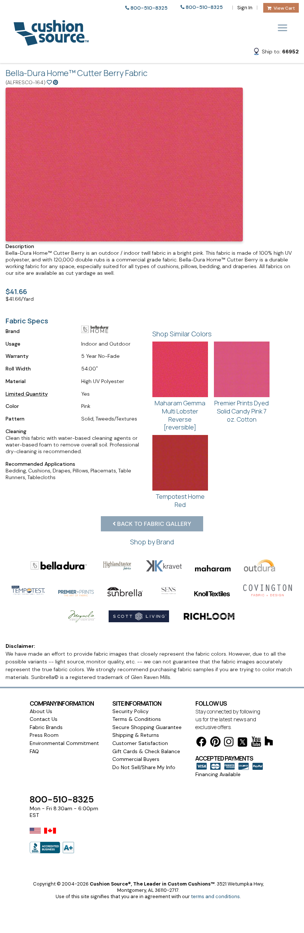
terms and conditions (215, 896)
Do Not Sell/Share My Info (143, 767)
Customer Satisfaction (140, 743)
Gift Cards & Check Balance (146, 751)
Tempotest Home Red (180, 500)
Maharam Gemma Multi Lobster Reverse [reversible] (180, 415)
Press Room (44, 735)
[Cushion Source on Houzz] (268, 742)
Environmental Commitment (64, 743)
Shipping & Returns (135, 735)
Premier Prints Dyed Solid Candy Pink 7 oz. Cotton (241, 411)
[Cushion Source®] (51, 42)
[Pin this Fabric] (55, 82)
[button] (276, 52)
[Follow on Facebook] (201, 743)
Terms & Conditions (136, 719)
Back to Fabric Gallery (153, 524)
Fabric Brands (46, 727)
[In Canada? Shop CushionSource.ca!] (50, 835)
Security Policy (130, 711)
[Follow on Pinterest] (215, 742)
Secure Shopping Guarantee (147, 727)
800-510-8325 (149, 8)
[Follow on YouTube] (256, 742)
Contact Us (43, 719)
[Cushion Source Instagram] (229, 742)
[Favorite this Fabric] (49, 82)
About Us (41, 711)
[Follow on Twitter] (242, 743)
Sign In (244, 7)
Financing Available (218, 774)
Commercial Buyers (135, 759)
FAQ (34, 751)
